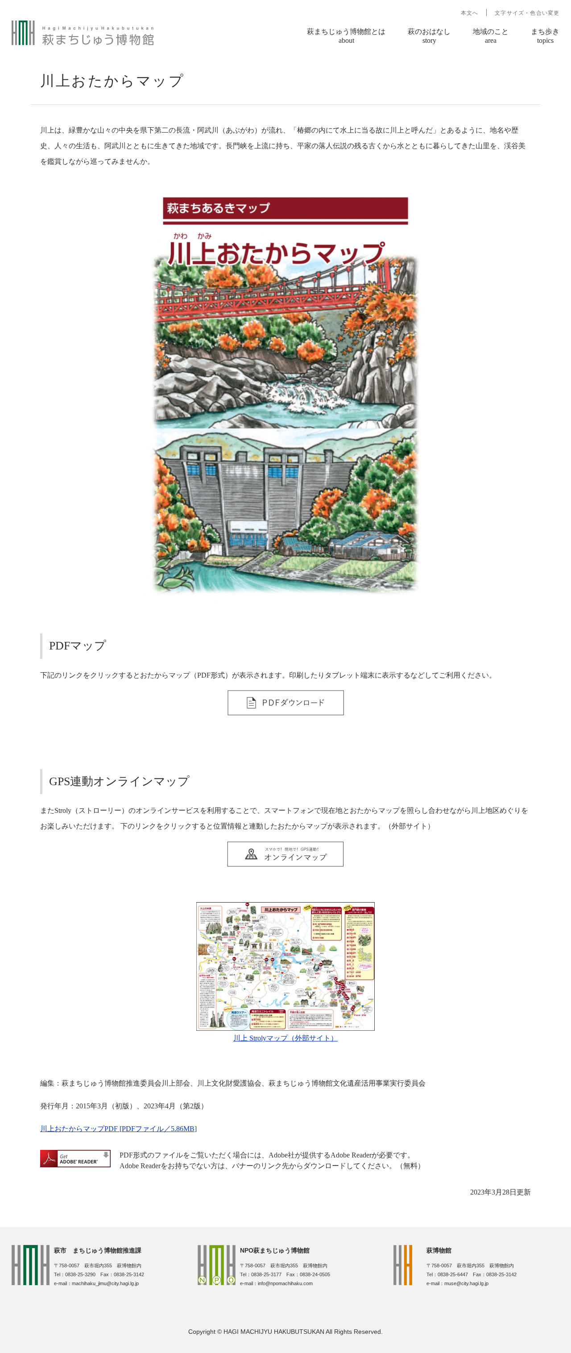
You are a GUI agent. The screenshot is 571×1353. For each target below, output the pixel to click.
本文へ (470, 13)
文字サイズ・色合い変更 (527, 13)
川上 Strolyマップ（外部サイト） (285, 1038)
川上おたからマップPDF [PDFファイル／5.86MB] (118, 1128)
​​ (286, 713)
